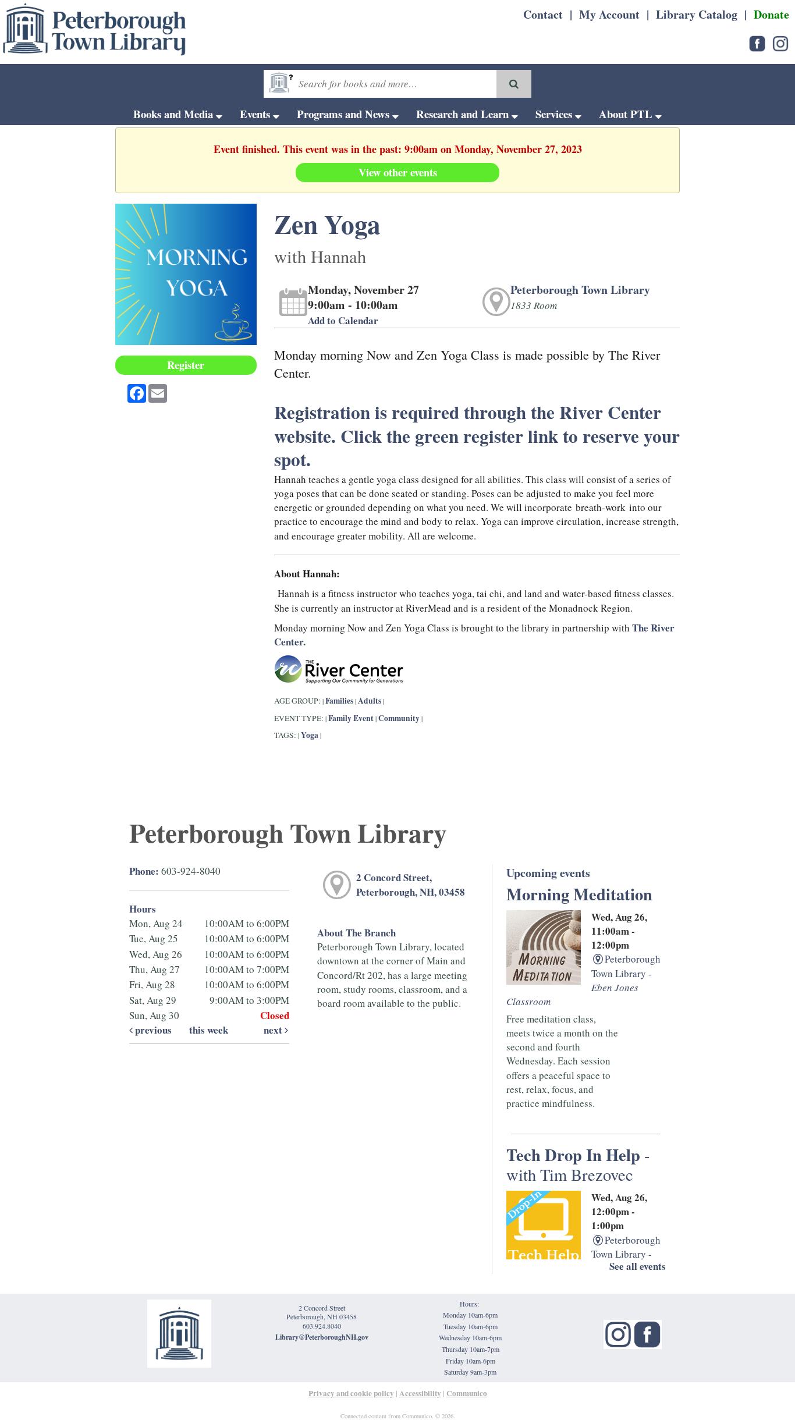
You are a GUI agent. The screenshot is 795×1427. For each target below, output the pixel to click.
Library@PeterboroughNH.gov (321, 1337)
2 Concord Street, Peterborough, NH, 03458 (410, 884)
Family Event (351, 718)
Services (555, 114)
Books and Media (174, 114)
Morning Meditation (579, 894)
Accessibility (420, 1393)
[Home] (94, 29)
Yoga (309, 735)
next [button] (274, 1030)
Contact (543, 14)
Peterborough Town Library (580, 289)
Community (399, 718)
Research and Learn (464, 114)
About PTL (627, 114)
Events (256, 114)
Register (185, 364)
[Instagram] (618, 1333)
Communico (466, 1393)
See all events (637, 1266)
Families (340, 701)
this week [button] (208, 1030)
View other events (398, 172)
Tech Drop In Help (578, 1163)
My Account (609, 14)
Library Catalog (696, 14)
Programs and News (344, 114)
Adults (369, 701)
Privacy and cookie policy (351, 1393)
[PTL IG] (780, 42)
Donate (771, 14)
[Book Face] (647, 1333)
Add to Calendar (343, 320)
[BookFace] (757, 42)
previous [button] (152, 1030)
